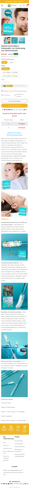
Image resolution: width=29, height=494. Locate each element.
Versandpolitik (18, 440)
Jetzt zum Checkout (14, 105)
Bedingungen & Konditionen (19, 450)
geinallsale (18, 487)
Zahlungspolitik (19, 443)
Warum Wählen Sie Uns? (8, 452)
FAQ (4, 442)
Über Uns (5, 445)
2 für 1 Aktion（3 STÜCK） (10, 72)
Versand (3, 56)
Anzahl (3, 79)
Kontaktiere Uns (7, 448)
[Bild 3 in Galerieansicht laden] (22, 40)
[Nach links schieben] (2, 41)
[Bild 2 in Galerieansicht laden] (14, 40)
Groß (11, 62)
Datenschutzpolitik (20, 446)
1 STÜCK (5, 68)
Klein (4, 62)
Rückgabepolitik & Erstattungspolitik (20, 455)
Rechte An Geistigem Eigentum (6, 458)
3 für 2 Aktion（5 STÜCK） (10, 76)
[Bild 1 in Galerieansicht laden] (7, 40)
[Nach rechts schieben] (27, 41)
